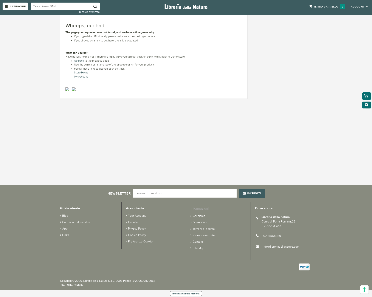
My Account (81, 76)
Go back (79, 60)
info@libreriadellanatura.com (281, 246)
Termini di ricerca (204, 228)
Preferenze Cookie (140, 241)
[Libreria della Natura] (186, 6)
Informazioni (200, 208)
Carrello (133, 222)
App (65, 228)
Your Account (137, 215)
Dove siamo (200, 222)
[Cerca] (96, 6)
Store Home (81, 72)
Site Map (198, 248)
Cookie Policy (137, 235)
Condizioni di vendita (76, 222)
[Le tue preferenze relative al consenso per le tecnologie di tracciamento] (364, 289)
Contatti (198, 241)
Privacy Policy (137, 228)
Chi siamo (199, 216)
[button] (359, 6)
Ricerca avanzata (89, 12)
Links (65, 235)
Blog (65, 215)
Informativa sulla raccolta (186, 293)
